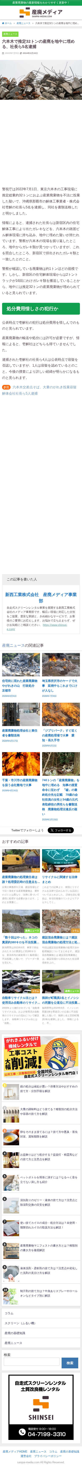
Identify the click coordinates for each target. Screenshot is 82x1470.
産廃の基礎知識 (15, 1333)
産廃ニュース (10, 34)
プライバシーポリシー (48, 1456)
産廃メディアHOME (15, 1451)
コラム (9, 1313)
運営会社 (26, 1456)
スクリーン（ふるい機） (21, 1323)
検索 (7, 1354)
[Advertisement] (41, 143)
